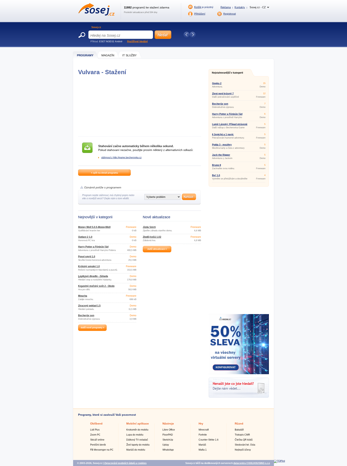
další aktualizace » (157, 249)
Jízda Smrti (149, 227)
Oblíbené (96, 423)
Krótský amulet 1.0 (89, 266)
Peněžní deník (98, 444)
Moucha (82, 295)
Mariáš (202, 444)
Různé (239, 423)
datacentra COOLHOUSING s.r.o (251, 463)
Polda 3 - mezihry (222, 144)
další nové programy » (92, 327)
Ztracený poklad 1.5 (89, 305)
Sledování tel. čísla (245, 444)
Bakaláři (239, 429)
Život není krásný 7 (223, 93)
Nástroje (168, 423)
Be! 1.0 (216, 175)
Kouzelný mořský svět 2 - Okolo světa (96, 287)
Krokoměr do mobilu (137, 429)
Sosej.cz (96, 27)
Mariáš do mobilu (135, 449)
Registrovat (229, 13)
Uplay (165, 444)
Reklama (225, 7)
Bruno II (216, 165)
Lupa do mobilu (134, 434)
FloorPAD (167, 434)
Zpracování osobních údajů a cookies (125, 463)
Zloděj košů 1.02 (152, 237)
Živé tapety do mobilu (138, 444)
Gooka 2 (216, 83)
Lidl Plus (95, 429)
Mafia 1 (203, 449)
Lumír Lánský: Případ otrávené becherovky (229, 125)
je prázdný (203, 7)
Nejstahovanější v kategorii (227, 72)
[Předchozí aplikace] (187, 35)
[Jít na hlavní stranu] (96, 14)
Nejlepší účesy (243, 449)
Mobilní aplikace (137, 423)
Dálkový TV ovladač (137, 439)
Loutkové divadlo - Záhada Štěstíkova (93, 277)
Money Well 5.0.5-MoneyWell (94, 227)
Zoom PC (95, 434)
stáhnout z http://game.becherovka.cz (121, 157)
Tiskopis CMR (242, 434)
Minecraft (204, 429)
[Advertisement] (139, 106)
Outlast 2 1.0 (85, 237)
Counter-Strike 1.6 (208, 439)
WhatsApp (168, 449)
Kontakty (240, 7)
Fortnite (203, 434)
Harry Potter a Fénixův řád (93, 246)
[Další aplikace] (193, 35)
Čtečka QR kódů (244, 439)
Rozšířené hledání (137, 41)
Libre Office (168, 429)
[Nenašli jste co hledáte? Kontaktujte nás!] (239, 396)
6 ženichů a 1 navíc (223, 134)
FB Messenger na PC (101, 449)
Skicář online (97, 439)
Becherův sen (86, 315)
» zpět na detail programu (104, 173)
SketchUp (167, 439)
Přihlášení (199, 13)
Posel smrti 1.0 (86, 256)
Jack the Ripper (221, 155)
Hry (201, 423)
